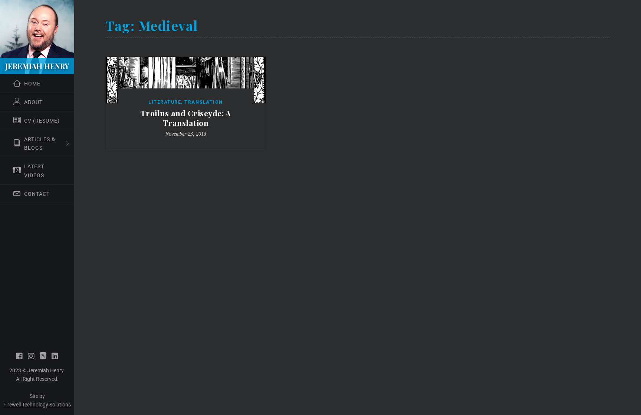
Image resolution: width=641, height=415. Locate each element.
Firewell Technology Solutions (37, 405)
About (33, 102)
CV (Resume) (42, 121)
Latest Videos (34, 170)
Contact (37, 194)
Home (32, 84)
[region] (37, 207)
